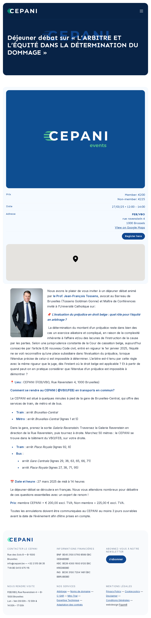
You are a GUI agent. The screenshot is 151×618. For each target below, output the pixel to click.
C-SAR (60, 595)
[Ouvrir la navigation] (141, 11)
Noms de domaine (80, 591)
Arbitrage (62, 591)
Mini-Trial (73, 595)
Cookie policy (132, 591)
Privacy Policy (113, 591)
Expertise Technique (68, 600)
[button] (75, 259)
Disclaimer (111, 595)
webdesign (116, 604)
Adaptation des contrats (70, 604)
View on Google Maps (130, 227)
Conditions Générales (118, 600)
